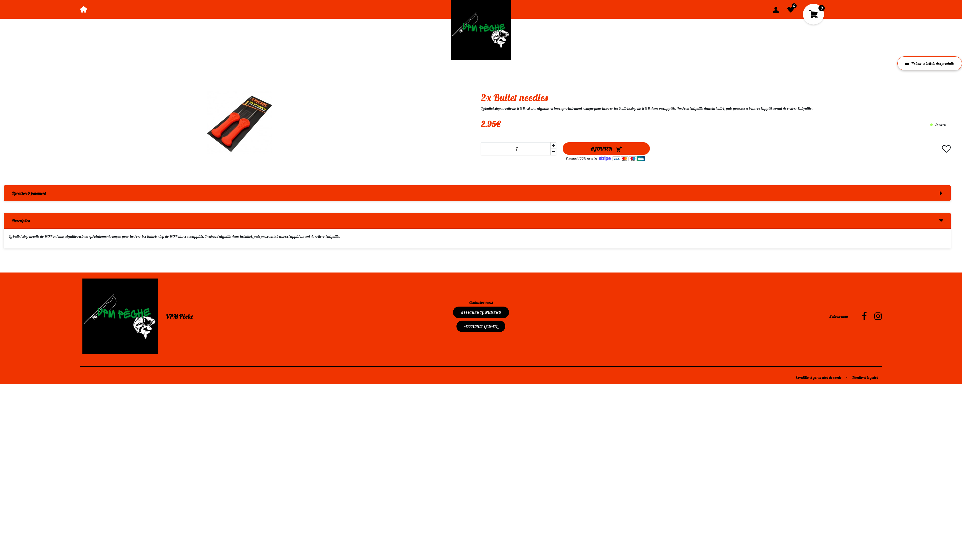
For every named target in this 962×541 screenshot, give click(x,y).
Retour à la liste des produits (932, 63)
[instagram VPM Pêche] (874, 316)
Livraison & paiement (29, 193)
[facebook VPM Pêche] (860, 316)
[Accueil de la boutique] (83, 9)
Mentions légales (865, 377)
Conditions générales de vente (819, 377)
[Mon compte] (776, 9)
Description (21, 220)
